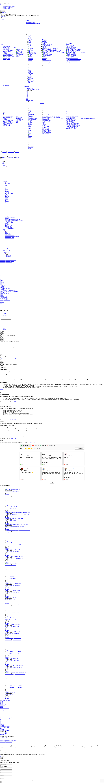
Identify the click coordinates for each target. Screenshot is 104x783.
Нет (2, 756)
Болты (1, 304)
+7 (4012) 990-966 (3, 2)
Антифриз (2, 286)
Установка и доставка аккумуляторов (33, 23)
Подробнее (7, 494)
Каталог (1, 701)
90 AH (27, 32)
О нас (1, 721)
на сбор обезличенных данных (19, 780)
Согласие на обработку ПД (5, 718)
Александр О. (26, 468)
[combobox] (6, 764)
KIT (1, 303)
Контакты (2, 723)
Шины (1, 702)
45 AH (27, 25)
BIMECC (2, 280)
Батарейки (2, 287)
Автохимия (2, 285)
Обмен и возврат (3, 712)
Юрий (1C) (70, 453)
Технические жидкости (4, 299)
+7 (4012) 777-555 (3, 1)
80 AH (27, 31)
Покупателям (2, 709)
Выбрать (2, 778)
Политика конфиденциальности (6, 716)
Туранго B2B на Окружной (8, 7)
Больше (1, 389)
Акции (1, 706)
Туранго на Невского (6, 8)
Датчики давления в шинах (5, 288)
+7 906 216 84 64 (3, 267)
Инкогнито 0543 (49, 468)
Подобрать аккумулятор (30, 22)
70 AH (27, 28)
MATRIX (2, 282)
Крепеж (1, 294)
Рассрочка (2, 715)
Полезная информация (4, 727)
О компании (2, 720)
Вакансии (2, 724)
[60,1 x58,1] (5, 313)
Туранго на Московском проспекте (9, 6)
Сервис (6, 232)
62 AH (27, 93)
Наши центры (3, 4)
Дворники (2, 289)
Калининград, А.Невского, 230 (6, 262)
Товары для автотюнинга (5, 300)
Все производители (29, 33)
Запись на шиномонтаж (4, 85)
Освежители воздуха (4, 297)
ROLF (1, 284)
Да (0, 756)
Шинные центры (3, 722)
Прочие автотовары (4, 298)
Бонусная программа (4, 714)
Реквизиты (2, 725)
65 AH (27, 94)
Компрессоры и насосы (4, 293)
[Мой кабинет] (1, 153)
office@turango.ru (3, 734)
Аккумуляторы (7, 183)
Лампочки (2, 295)
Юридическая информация (5, 726)
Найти (2, 758)
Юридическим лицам (4, 719)
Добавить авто (3, 16)
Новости (2, 729)
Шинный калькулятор (4, 730)
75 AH (27, 30)
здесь (3, 380)
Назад (6, 166)
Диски (6, 176)
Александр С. (70, 468)
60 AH (27, 92)
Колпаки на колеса (3, 292)
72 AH (27, 29)
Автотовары (7, 213)
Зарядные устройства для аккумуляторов (7, 290)
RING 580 (2, 283)
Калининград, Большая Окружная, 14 (7, 261)
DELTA (1, 281)
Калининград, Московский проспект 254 (8, 260)
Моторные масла (3, 296)
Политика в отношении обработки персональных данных (11, 717)
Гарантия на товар (3, 713)
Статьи (1, 728)
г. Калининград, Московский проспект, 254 (8, 358)
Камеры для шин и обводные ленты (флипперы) (9, 291)
